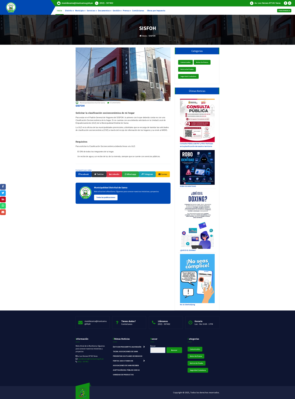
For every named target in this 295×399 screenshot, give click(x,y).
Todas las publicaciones (105, 197)
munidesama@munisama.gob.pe (77, 3)
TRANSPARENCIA (284, 11)
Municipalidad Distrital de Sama (110, 187)
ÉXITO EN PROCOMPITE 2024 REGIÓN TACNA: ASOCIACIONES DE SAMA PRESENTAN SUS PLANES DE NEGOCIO (127, 351)
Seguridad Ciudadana (188, 76)
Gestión (116, 10)
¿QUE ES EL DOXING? (188, 250)
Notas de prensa (202, 62)
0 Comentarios (115, 103)
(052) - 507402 (106, 3)
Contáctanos (138, 10)
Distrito (68, 10)
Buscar (153, 346)
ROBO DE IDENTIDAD (188, 186)
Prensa (126, 10)
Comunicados (185, 62)
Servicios (91, 10)
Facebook (84, 174)
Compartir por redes (84, 170)
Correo (164, 174)
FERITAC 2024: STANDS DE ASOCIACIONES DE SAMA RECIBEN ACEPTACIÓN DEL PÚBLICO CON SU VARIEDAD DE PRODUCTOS (126, 368)
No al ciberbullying (187, 304)
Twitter (100, 174)
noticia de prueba (187, 69)
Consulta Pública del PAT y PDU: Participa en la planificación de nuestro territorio (196, 144)
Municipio (79, 10)
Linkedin (115, 174)
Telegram (148, 174)
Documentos (104, 10)
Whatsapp (131, 174)
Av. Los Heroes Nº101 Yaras (268, 3)
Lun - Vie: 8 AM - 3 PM (204, 324)
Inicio (59, 10)
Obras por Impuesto (156, 10)
